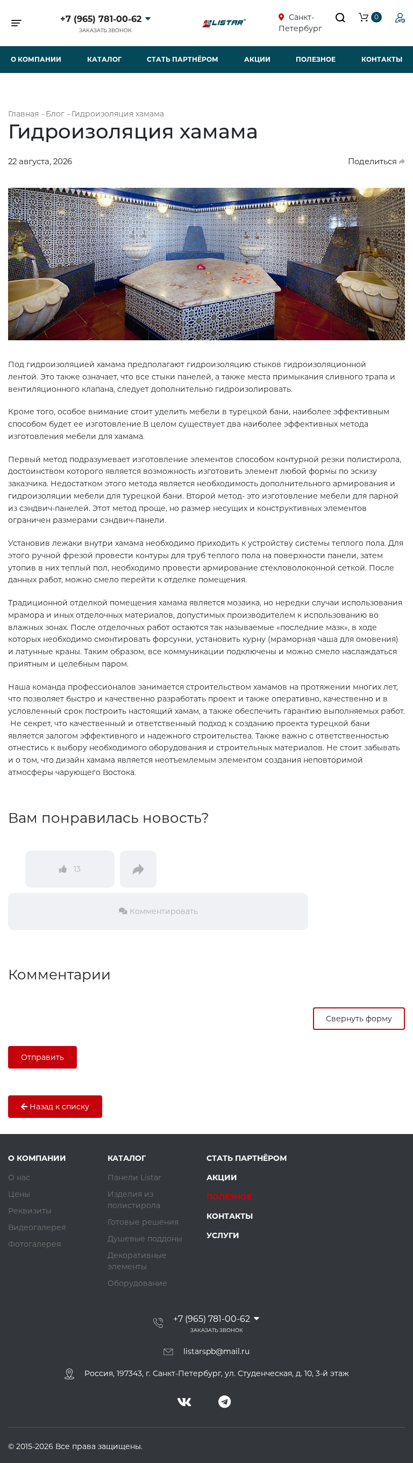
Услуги (222, 1235)
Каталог (104, 59)
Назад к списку (58, 1106)
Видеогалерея (37, 1227)
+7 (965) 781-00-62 (100, 19)
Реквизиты (30, 1211)
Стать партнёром (182, 59)
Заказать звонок (105, 30)
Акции (257, 59)
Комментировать (162, 911)
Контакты (381, 59)
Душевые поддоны (145, 1238)
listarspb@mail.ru (216, 1351)
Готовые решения (143, 1222)
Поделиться (373, 161)
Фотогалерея (34, 1244)
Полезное (316, 59)
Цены (19, 1194)
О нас (19, 1177)
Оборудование (137, 1283)
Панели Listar (134, 1177)
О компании (36, 59)
